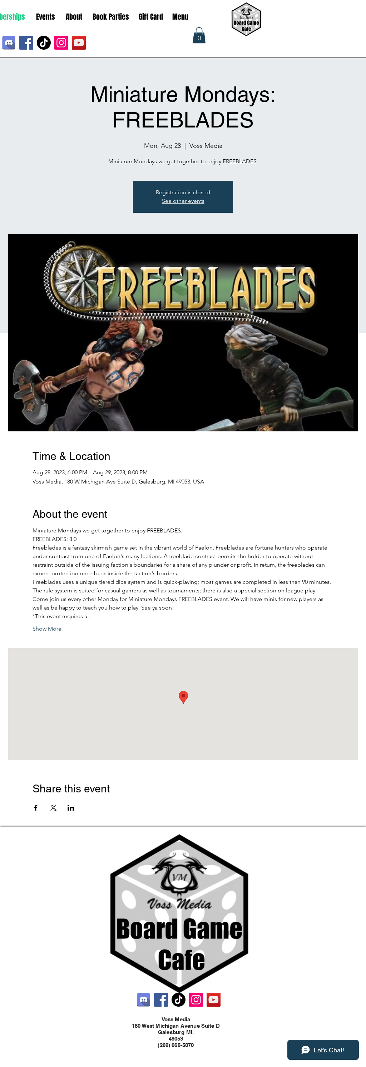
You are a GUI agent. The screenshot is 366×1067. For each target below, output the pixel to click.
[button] (199, 35)
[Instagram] (61, 43)
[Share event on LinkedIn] (71, 808)
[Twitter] (179, 1052)
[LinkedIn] (190, 1052)
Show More (47, 628)
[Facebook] (26, 43)
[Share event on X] (53, 808)
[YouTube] (79, 43)
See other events (183, 200)
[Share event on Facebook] (36, 808)
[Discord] (9, 43)
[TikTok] (44, 43)
